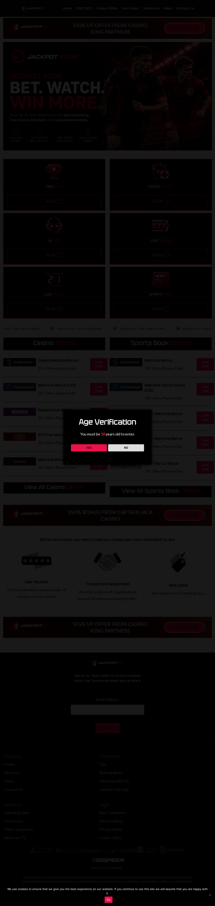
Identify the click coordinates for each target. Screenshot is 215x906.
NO (126, 447)
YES (89, 447)
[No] (210, 895)
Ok (108, 899)
